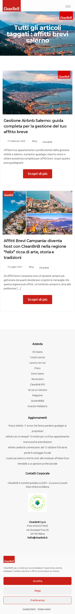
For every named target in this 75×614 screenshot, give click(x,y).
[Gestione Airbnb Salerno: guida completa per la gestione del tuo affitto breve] (37, 92)
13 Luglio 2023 (14, 267)
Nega (37, 590)
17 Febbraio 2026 (16, 141)
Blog (34, 141)
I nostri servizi (37, 357)
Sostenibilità (37, 400)
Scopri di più (37, 174)
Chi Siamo (37, 352)
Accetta (37, 580)
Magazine (37, 395)
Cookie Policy (29, 609)
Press (38, 368)
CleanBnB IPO (37, 384)
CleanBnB (47, 142)
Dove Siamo (37, 373)
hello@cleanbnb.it (37, 537)
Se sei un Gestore (37, 390)
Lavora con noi (37, 362)
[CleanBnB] (12, 5)
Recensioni (38, 379)
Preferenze (38, 600)
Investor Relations (37, 406)
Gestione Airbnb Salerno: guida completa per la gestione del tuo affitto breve (35, 126)
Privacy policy (44, 609)
